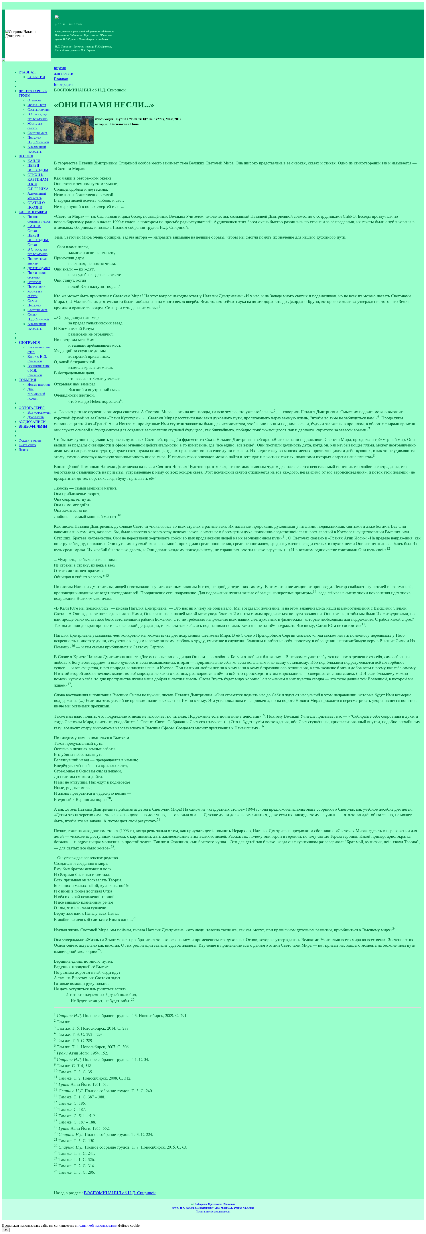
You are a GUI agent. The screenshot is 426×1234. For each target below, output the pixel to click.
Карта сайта (27, 444)
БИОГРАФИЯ (29, 342)
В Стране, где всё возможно (37, 116)
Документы (36, 417)
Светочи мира (37, 132)
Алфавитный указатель (37, 149)
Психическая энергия (37, 260)
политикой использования (97, 1225)
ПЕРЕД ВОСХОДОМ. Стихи (38, 240)
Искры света (36, 286)
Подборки (34, 305)
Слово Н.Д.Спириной (38, 316)
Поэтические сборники (37, 274)
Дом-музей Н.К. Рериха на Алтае (234, 1208)
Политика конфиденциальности (213, 1211)
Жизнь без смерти (35, 125)
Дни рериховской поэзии (36, 394)
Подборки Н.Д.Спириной (38, 139)
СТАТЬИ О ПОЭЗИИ (36, 204)
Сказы (32, 300)
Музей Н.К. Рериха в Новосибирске (192, 1208)
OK (6, 1230)
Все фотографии (39, 412)
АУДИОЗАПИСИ (32, 421)
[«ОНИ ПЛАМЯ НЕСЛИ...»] (74, 130)
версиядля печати (63, 70)
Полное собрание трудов (39, 218)
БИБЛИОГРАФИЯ (33, 211)
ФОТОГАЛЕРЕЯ (32, 407)
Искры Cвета (37, 104)
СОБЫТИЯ (36, 76)
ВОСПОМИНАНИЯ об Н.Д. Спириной (120, 1192)
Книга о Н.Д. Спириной (37, 358)
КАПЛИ (34, 160)
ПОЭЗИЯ (26, 156)
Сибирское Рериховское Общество (215, 1204)
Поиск (23, 449)
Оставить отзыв (30, 440)
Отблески (34, 100)
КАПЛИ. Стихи (34, 228)
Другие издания (39, 267)
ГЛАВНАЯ (27, 72)
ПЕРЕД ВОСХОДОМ (38, 167)
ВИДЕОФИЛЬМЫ (33, 426)
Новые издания (39, 384)
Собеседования (38, 109)
